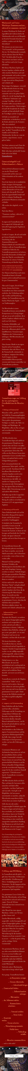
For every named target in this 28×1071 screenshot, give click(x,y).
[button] (2, 2)
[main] (14, 10)
